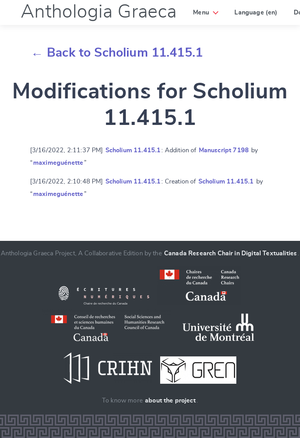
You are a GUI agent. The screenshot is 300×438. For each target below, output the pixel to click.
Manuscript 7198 (224, 150)
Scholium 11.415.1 (133, 150)
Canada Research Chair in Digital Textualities (230, 253)
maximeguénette (58, 163)
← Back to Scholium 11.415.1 (117, 52)
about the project (170, 400)
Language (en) (255, 12)
